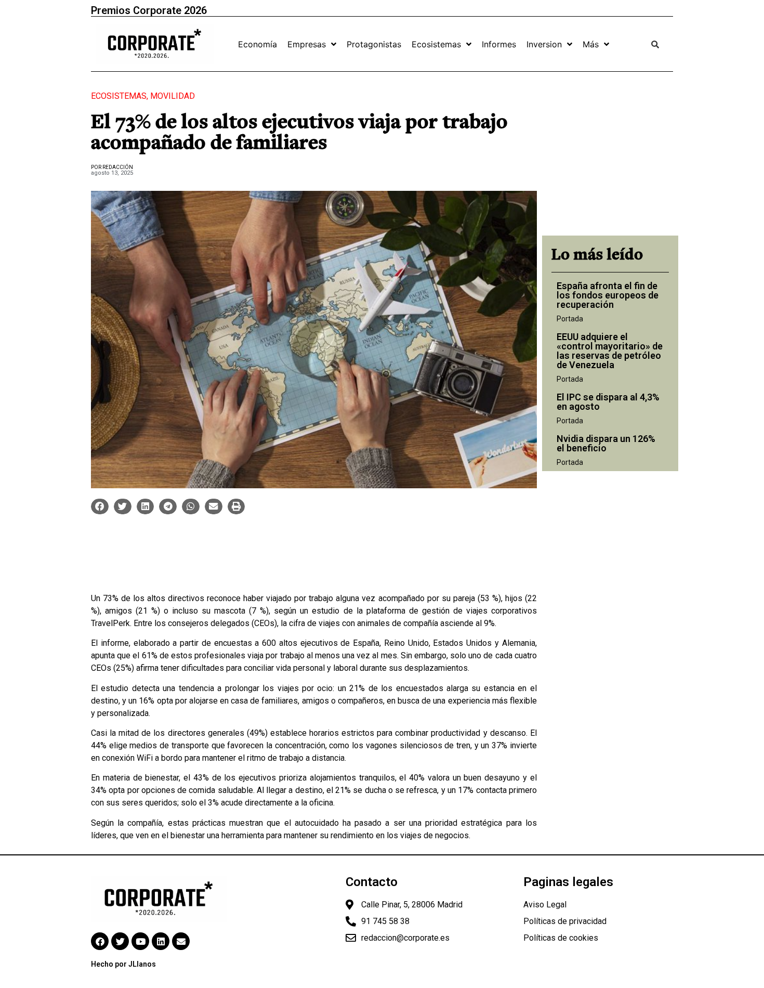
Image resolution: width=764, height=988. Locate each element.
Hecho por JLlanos (123, 964)
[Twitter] (120, 941)
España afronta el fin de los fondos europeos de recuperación (607, 295)
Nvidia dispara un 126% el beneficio (606, 443)
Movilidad (172, 96)
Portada (570, 319)
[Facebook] (100, 941)
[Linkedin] (160, 941)
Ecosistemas (119, 96)
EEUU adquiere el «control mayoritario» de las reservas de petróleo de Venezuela (610, 350)
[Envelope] (181, 941)
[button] (100, 506)
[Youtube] (140, 941)
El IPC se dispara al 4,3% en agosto (608, 402)
